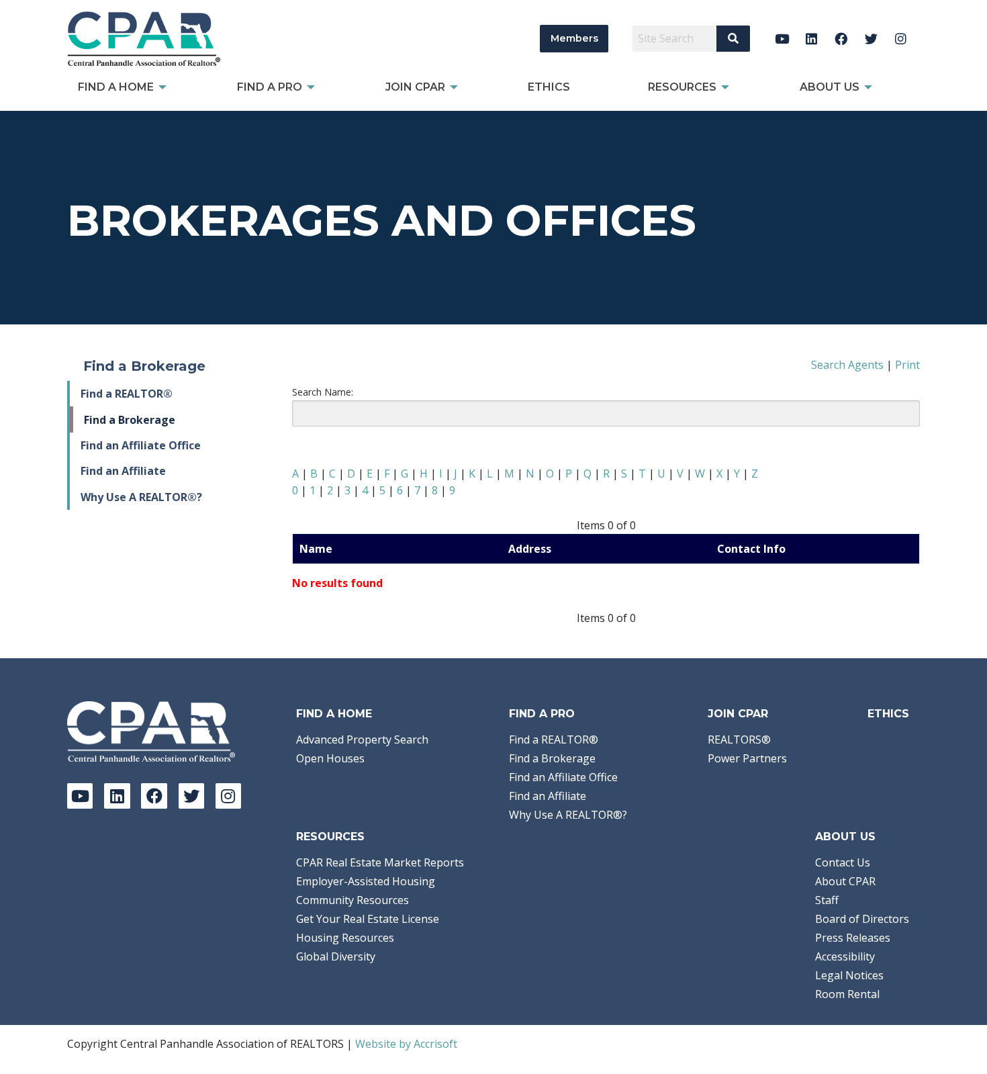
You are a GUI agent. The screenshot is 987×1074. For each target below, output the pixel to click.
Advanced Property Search (362, 739)
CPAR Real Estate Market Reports (380, 862)
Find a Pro (542, 713)
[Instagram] (900, 38)
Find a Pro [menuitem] (269, 87)
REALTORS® (739, 739)
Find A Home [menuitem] (116, 87)
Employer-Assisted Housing (365, 881)
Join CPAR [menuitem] (415, 87)
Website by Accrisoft (406, 1043)
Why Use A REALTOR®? (141, 497)
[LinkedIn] (811, 38)
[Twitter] (871, 38)
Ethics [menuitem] (549, 87)
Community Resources (352, 900)
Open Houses (330, 758)
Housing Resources (345, 937)
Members (574, 38)
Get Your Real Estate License (367, 918)
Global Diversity (335, 956)
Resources (330, 836)
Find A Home (334, 713)
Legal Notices (849, 975)
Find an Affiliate (123, 470)
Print (907, 364)
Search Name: (322, 392)
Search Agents (847, 364)
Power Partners (747, 758)
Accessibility (845, 956)
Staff (827, 900)
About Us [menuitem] (829, 87)
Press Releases (852, 937)
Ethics (888, 713)
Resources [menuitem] (682, 87)
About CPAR (845, 881)
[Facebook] (841, 38)
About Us (845, 836)
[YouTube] (781, 38)
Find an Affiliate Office (141, 445)
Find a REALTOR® (127, 393)
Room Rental (847, 994)
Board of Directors (862, 918)
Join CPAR (738, 713)
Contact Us (842, 862)
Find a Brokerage (129, 419)
